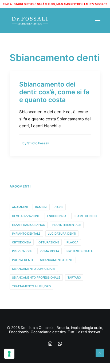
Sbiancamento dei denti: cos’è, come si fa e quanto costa (54, 92)
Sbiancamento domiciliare (34, 269)
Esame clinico (85, 216)
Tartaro (74, 277)
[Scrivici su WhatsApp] (60, 344)
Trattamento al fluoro (31, 286)
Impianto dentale (26, 233)
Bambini (41, 207)
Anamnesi (20, 207)
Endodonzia (56, 216)
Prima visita (49, 251)
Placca (72, 242)
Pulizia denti (22, 260)
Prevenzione (22, 251)
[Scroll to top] (100, 352)
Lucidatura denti (62, 233)
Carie (58, 207)
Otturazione (48, 242)
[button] (97, 20)
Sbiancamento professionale (36, 277)
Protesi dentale (79, 251)
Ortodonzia (21, 242)
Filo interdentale (66, 225)
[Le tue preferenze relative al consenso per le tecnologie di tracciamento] (9, 354)
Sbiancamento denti (56, 260)
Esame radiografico (28, 225)
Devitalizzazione (26, 216)
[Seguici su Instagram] (50, 344)
